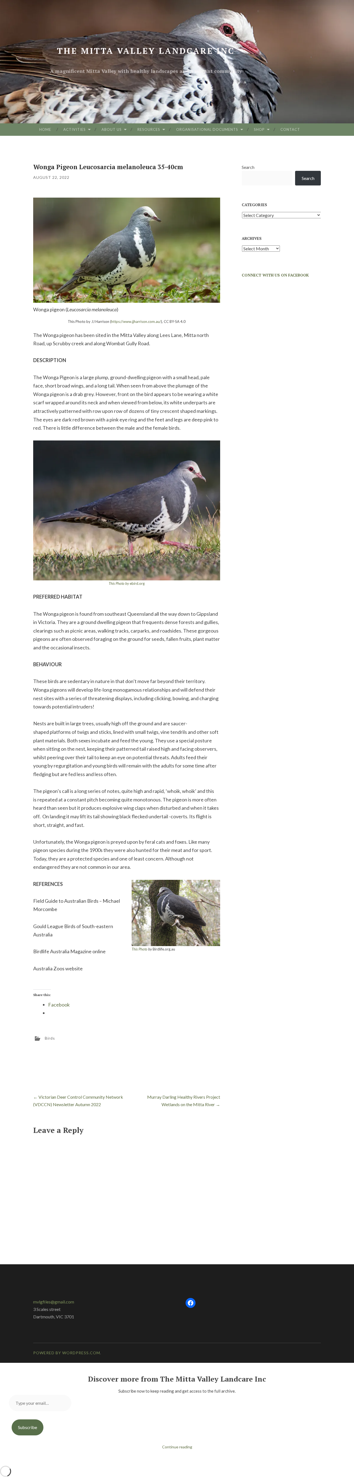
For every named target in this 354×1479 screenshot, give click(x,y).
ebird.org (127, 583)
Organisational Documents (207, 129)
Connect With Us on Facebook (275, 275)
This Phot (138, 949)
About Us (111, 129)
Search (248, 167)
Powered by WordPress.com (66, 1352)
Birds (50, 1038)
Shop (259, 129)
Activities (74, 129)
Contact (290, 129)
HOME (45, 129)
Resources (148, 129)
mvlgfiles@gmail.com (53, 1301)
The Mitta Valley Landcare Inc (146, 50)
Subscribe (27, 1427)
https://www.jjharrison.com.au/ (136, 321)
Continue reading (177, 1447)
